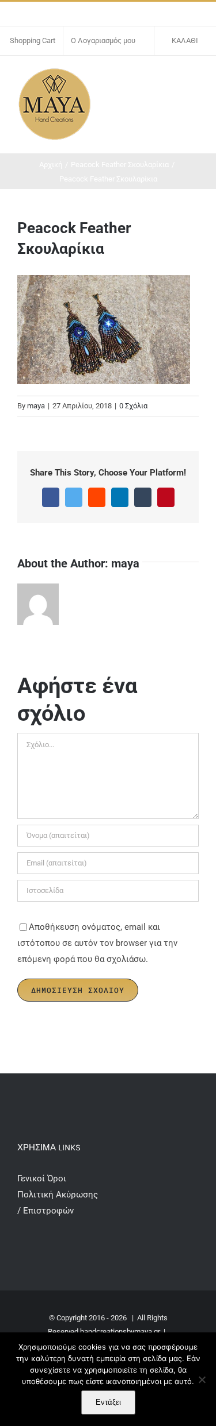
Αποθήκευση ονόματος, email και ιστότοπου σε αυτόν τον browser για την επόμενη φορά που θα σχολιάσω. (97, 943)
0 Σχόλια (133, 405)
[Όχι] (201, 1379)
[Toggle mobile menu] (194, 79)
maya (36, 405)
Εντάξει (108, 1402)
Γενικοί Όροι (43, 1178)
